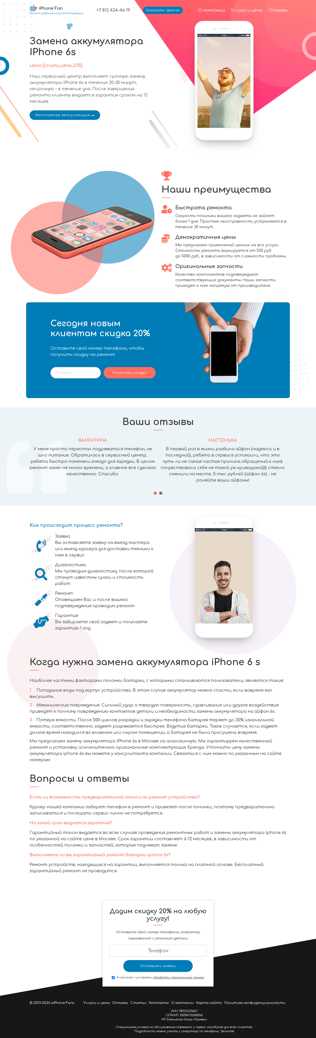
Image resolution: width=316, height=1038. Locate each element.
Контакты (159, 1003)
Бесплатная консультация (62, 115)
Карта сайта (209, 1003)
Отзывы (278, 10)
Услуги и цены (247, 10)
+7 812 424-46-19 (113, 10)
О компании (211, 10)
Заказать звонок (163, 10)
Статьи (138, 1003)
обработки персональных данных (178, 977)
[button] (155, 493)
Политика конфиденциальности (254, 1003)
